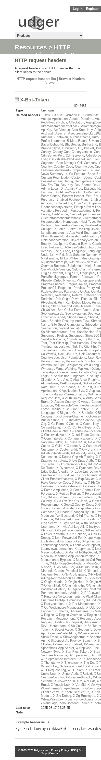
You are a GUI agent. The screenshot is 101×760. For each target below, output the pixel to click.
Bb (67, 144)
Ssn (72, 332)
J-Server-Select (75, 247)
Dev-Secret (83, 185)
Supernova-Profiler (54, 335)
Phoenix (69, 280)
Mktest (74, 258)
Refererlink (62, 295)
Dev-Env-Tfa (50, 185)
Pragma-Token (76, 284)
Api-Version (62, 130)
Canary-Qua (61, 152)
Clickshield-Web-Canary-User (69, 159)
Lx (52, 255)
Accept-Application (54, 119)
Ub (75, 354)
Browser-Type (50, 148)
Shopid (93, 317)
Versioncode (74, 361)
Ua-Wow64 (48, 354)
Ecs (88, 196)
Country (46, 166)
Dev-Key (67, 185)
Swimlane (74, 339)
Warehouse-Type (53, 365)
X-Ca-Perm (56, 424)
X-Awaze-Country (63, 402)
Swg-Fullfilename (53, 339)
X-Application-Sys (71, 390)
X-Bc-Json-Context (76, 409)
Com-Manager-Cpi (69, 163)
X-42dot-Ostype (90, 372)
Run (60, 302)
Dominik (46, 192)
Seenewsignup (75, 313)
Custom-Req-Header (55, 177)
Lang (66, 251)
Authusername (80, 137)
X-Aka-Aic (60, 379)
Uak (68, 354)
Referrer (89, 295)
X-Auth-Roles (71, 398)
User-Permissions (73, 357)
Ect (95, 196)
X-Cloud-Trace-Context (84, 435)
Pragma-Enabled (52, 284)
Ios (55, 243)
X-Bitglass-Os (66, 413)
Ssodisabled (85, 332)
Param (74, 277)
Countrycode (84, 166)
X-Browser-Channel (70, 416)
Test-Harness (79, 343)
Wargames (74, 365)
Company (90, 163)
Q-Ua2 (84, 291)
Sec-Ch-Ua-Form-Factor (74, 310)
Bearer (75, 144)
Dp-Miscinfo (91, 192)
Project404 (48, 288)
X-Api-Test (84, 387)
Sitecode (91, 324)
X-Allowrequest (70, 383)
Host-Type (87, 221)
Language (79, 251)
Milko (64, 258)
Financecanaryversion (56, 207)
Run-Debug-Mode (77, 302)
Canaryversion (82, 152)
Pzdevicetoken (51, 291)
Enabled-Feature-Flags (72, 199)
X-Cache (72, 424)
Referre (77, 295)
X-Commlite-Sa (52, 438)
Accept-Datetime (81, 119)
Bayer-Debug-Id (52, 144)
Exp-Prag (80, 203)
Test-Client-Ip (58, 343)
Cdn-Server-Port (52, 155)
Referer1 (47, 295)
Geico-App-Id (79, 214)
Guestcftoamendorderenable (61, 218)
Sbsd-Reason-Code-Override (71, 306)
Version (58, 361)
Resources (31, 47)
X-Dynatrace (65, 468)
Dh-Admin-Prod (71, 188)
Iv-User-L (55, 247)
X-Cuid (57, 446)
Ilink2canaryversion (84, 240)
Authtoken (60, 137)
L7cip (57, 251)
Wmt (59, 368)
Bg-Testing (89, 144)
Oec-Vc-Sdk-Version (55, 269)
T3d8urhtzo (91, 339)
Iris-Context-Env (75, 243)
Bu (80, 148)
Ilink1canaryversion (54, 240)
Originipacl (87, 273)
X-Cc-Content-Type (77, 427)
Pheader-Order (51, 280)
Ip (60, 243)
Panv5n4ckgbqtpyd (54, 277)
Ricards (86, 299)
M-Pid (60, 255)
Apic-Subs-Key (82, 130)
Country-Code (63, 166)
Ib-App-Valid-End (77, 232)
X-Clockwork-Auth (53, 435)
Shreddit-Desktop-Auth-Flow (69, 321)
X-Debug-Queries (83, 453)
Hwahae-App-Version (68, 225)
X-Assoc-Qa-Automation (68, 394)
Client (96, 159)
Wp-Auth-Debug (89, 368)
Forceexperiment (82, 210)
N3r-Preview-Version (83, 262)
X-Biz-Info (85, 413)
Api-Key (46, 130)
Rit (96, 299)
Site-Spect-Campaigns (67, 324)
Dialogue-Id (92, 188)
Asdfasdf (47, 133)
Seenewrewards (52, 313)
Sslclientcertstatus (54, 332)
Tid (74, 346)
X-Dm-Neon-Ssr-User (71, 464)
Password (88, 277)
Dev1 (96, 185)
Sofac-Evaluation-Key (74, 328)
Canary (46, 152)
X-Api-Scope (66, 387)
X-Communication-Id (78, 438)
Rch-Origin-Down (67, 299)
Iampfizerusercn (52, 232)
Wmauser (47, 368)
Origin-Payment (52, 273)
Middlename (49, 258)
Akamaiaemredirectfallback (60, 126)
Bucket (89, 148)
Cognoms (47, 163)
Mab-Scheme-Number (81, 255)
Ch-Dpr (45, 229)
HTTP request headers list (36, 79)
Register (92, 9)
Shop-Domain (76, 317)
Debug (68, 181)
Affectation (76, 122)
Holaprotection (51, 221)
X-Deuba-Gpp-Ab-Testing (76, 457)
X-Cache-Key (89, 424)
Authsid (46, 137)
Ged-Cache (60, 214)
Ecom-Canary (50, 196)
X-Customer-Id (66, 449)
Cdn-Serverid (75, 155)
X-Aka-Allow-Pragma (84, 379)
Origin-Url (71, 273)
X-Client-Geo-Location (85, 431)
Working (70, 368)
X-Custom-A (72, 446)
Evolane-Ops (63, 203)
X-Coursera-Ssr (75, 442)
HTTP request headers (43, 51)
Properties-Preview (71, 288)
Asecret (60, 133)
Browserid (69, 148)
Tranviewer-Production (57, 350)
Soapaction (49, 328)
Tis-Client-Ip (87, 346)
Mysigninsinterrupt (54, 262)
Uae (61, 354)
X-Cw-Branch (88, 449)
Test (44, 343)
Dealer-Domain (51, 181)
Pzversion (71, 291)
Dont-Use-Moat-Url (67, 192)
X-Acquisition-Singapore (67, 376)
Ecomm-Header (73, 196)
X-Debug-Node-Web (55, 453)
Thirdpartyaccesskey (55, 346)
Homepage (70, 221)
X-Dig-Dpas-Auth (81, 460)
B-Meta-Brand (77, 141)
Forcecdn (61, 210)
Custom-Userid (81, 177)
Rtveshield (48, 302)
